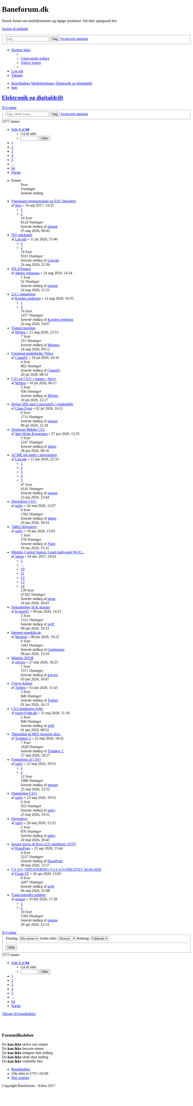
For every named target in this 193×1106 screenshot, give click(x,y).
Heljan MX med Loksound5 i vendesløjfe (42, 404)
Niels (51, 544)
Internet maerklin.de (26, 633)
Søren (52, 446)
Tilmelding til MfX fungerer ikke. (36, 734)
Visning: (12, 938)
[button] (20, 129)
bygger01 (22, 611)
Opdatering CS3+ (24, 793)
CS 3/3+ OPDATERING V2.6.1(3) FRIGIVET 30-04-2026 (56, 869)
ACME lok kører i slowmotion (34, 455)
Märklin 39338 (22, 658)
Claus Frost (23, 408)
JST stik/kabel (21, 235)
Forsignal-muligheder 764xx (32, 353)
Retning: (84, 938)
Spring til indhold (15, 29)
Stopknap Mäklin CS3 (27, 429)
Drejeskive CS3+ (24, 501)
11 (22, 573)
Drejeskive (19, 819)
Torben (20, 688)
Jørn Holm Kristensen (31, 434)
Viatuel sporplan (23, 328)
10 (22, 569)
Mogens (54, 345)
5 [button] (12, 160)
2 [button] (12, 147)
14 (22, 586)
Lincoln (21, 239)
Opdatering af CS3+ (26, 759)
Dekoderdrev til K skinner (30, 607)
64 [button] (13, 168)
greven (20, 662)
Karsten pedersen (28, 298)
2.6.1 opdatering (23, 294)
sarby (19, 506)
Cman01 (21, 358)
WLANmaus (21, 269)
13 (22, 582)
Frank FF (22, 874)
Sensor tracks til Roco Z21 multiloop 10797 (43, 844)
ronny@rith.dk (26, 713)
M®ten (20, 332)
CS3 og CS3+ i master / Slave (33, 379)
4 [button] (12, 155)
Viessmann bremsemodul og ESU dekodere (43, 201)
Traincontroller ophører (28, 895)
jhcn (18, 205)
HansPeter (22, 848)
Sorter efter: (49, 938)
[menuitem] (35, 58)
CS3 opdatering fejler (27, 709)
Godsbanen (56, 649)
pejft (51, 624)
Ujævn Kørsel (21, 683)
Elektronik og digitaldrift (32, 97)
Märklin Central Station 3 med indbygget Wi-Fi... (47, 552)
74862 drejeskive (24, 527)
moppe (53, 226)
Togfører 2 (23, 738)
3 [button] (12, 151)
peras (51, 599)
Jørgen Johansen (27, 273)
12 (22, 578)
